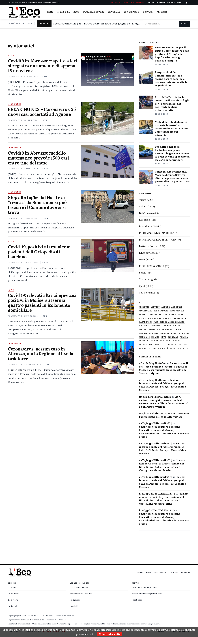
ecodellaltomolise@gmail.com (147, 593)
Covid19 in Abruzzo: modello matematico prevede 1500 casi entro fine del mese (38, 158)
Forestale (155, 330)
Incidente (175, 330)
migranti (172, 333)
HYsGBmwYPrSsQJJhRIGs (155, 396)
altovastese (177, 311)
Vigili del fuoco (179, 348)
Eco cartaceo (131, 12)
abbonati (144, 307)
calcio (152, 318)
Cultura (143, 206)
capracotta (179, 318)
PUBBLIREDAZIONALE (151, 266)
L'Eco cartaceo (147, 252)
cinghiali (156, 326)
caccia (143, 318)
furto (165, 330)
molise (155, 337)
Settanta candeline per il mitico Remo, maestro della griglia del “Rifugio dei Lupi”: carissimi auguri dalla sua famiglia (172, 54)
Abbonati (162, 12)
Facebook (137, 599)
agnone (165, 307)
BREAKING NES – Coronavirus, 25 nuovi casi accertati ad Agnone (42, 112)
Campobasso (164, 318)
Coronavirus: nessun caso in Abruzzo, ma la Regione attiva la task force (40, 354)
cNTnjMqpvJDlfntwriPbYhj (155, 423)
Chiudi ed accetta (110, 634)
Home (50, 12)
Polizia (184, 337)
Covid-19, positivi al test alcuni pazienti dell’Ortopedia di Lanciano (39, 252)
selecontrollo (157, 345)
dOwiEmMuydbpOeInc (152, 363)
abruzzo (155, 307)
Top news (144, 292)
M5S (151, 333)
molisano (144, 337)
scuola (143, 345)
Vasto (142, 348)
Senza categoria (148, 279)
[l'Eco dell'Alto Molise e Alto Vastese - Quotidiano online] (24, 12)
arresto (143, 315)
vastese (183, 345)
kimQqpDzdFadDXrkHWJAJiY (157, 493)
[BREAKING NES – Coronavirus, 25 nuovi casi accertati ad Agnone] (107, 118)
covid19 (167, 326)
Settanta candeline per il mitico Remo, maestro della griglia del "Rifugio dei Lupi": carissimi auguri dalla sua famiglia (96, 23)
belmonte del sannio (171, 315)
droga (176, 326)
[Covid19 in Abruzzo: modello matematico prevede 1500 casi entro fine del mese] (107, 161)
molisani (184, 333)
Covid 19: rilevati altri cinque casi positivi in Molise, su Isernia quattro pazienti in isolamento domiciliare (42, 303)
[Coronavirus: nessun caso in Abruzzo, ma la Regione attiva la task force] (107, 357)
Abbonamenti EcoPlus (81, 593)
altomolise (145, 311)
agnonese (176, 307)
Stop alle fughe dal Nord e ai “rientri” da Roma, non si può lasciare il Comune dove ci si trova (37, 205)
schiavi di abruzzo (170, 341)
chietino (144, 326)
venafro (152, 348)
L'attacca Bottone (93, 12)
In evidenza (63, 12)
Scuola (142, 272)
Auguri (142, 199)
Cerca (184, 23)
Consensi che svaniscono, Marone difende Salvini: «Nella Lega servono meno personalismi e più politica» (172, 176)
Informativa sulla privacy (144, 587)
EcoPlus (185, 572)
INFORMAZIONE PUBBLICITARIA (157, 239)
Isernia (143, 333)
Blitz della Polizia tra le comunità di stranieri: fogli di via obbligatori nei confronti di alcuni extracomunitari (172, 104)
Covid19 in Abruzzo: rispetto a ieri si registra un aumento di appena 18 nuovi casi (42, 66)
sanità (154, 341)
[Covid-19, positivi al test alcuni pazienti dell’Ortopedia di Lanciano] (107, 255)
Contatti (148, 12)
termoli (172, 345)
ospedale (173, 337)
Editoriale (114, 12)
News (76, 12)
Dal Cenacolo (146, 213)
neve (163, 337)
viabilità (163, 348)
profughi (144, 341)
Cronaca (12, 587)
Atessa (153, 315)
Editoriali (12, 606)
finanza (143, 330)
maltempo (160, 333)
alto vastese (161, 311)
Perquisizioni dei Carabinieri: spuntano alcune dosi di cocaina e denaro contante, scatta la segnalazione (171, 79)
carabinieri (145, 322)
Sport (142, 286)
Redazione (75, 599)
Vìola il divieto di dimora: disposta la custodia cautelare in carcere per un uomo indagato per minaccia (172, 128)
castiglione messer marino (169, 322)
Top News (174, 572)
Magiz (142, 413)
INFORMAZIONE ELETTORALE (156, 233)
